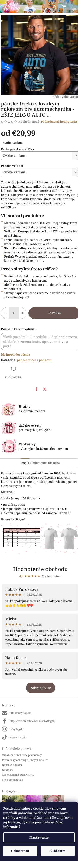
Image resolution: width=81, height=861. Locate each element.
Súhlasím (58, 850)
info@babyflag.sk (20, 713)
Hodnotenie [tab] (38, 463)
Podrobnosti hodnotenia (59, 121)
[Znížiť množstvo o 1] (5, 313)
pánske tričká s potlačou (34, 360)
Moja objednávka (12, 779)
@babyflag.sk (18, 737)
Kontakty (7, 770)
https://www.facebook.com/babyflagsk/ (32, 721)
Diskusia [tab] (54, 463)
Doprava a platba (12, 765)
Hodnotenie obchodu (40, 569)
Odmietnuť (20, 850)
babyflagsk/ (16, 729)
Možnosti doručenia (15, 354)
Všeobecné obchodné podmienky (22, 755)
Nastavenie (39, 837)
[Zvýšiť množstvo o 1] (22, 313)
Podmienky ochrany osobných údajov (25, 760)
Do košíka (54, 313)
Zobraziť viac (40, 688)
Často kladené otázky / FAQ (18, 774)
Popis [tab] (25, 463)
